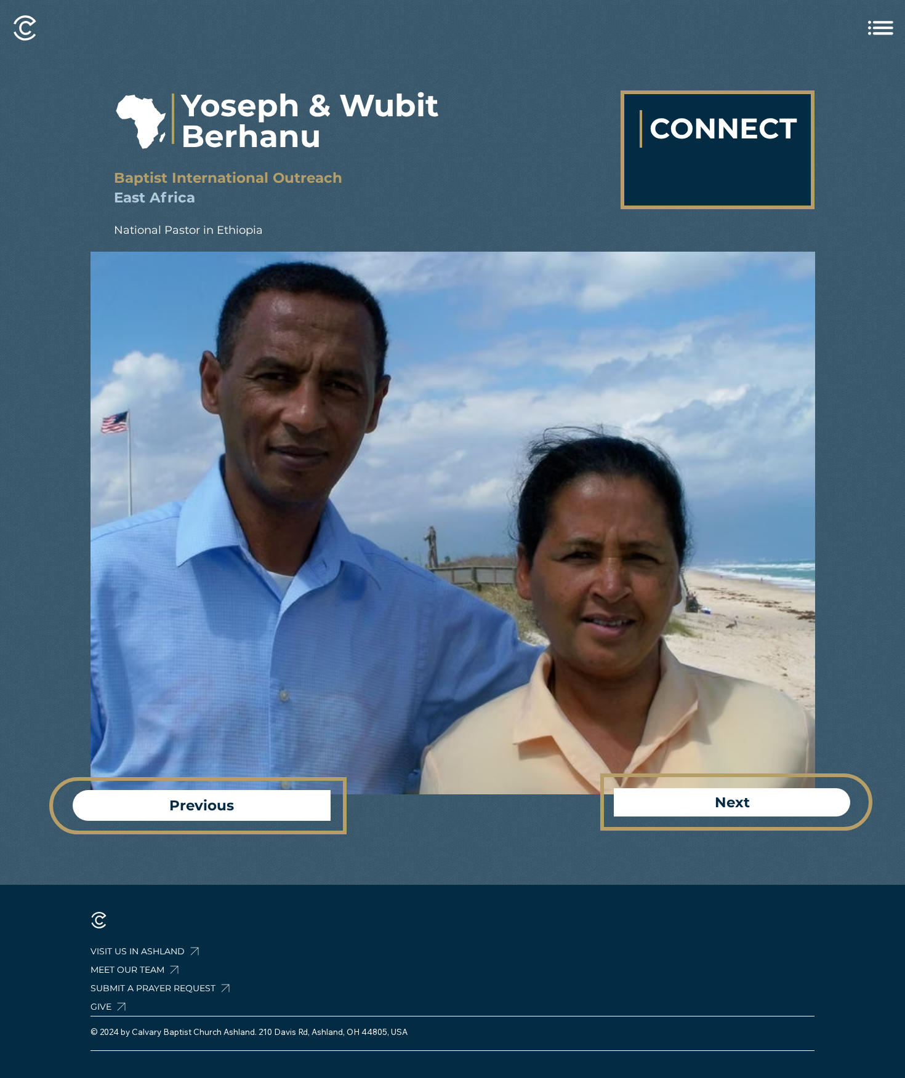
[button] (184, 988)
